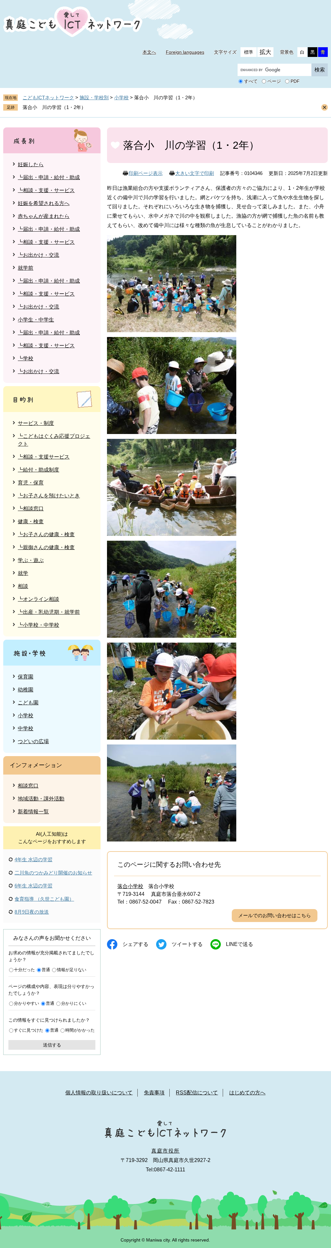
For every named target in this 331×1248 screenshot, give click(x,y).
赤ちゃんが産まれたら (43, 216)
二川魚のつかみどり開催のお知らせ (53, 872)
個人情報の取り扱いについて (99, 1092)
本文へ (149, 52)
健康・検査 (31, 521)
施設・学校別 (94, 97)
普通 (46, 969)
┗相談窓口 (31, 508)
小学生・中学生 (36, 319)
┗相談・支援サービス (43, 457)
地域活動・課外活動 (41, 798)
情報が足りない (71, 969)
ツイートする (187, 944)
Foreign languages (185, 52)
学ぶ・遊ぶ (31, 560)
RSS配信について (197, 1092)
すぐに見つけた (28, 1030)
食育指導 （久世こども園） (44, 899)
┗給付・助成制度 (38, 469)
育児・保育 (31, 482)
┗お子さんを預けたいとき (49, 495)
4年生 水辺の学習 (33, 859)
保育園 (25, 676)
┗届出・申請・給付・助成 (49, 177)
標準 (248, 52)
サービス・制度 (36, 423)
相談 (23, 586)
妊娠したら (31, 164)
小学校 (121, 97)
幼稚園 (25, 689)
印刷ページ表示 (146, 173)
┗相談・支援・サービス (46, 190)
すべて (251, 81)
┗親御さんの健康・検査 (46, 547)
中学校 (25, 728)
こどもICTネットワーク (48, 97)
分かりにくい (73, 1003)
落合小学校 (130, 886)
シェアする (135, 944)
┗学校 (25, 358)
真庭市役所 (165, 1151)
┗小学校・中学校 (38, 625)
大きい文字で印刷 (194, 173)
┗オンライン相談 (38, 599)
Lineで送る (239, 944)
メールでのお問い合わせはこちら (274, 915)
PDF (295, 81)
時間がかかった (80, 1030)
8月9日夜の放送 (32, 912)
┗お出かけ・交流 (38, 255)
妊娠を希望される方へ (43, 203)
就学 (23, 573)
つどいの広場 (33, 741)
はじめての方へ (247, 1092)
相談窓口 (28, 785)
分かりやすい (26, 1003)
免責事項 (154, 1092)
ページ (274, 81)
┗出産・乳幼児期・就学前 (49, 612)
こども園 (28, 702)
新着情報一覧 (33, 811)
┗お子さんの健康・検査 (46, 534)
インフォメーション (36, 765)
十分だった (24, 969)
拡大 (265, 52)
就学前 (25, 268)
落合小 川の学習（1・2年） (54, 107)
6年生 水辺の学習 (33, 885)
